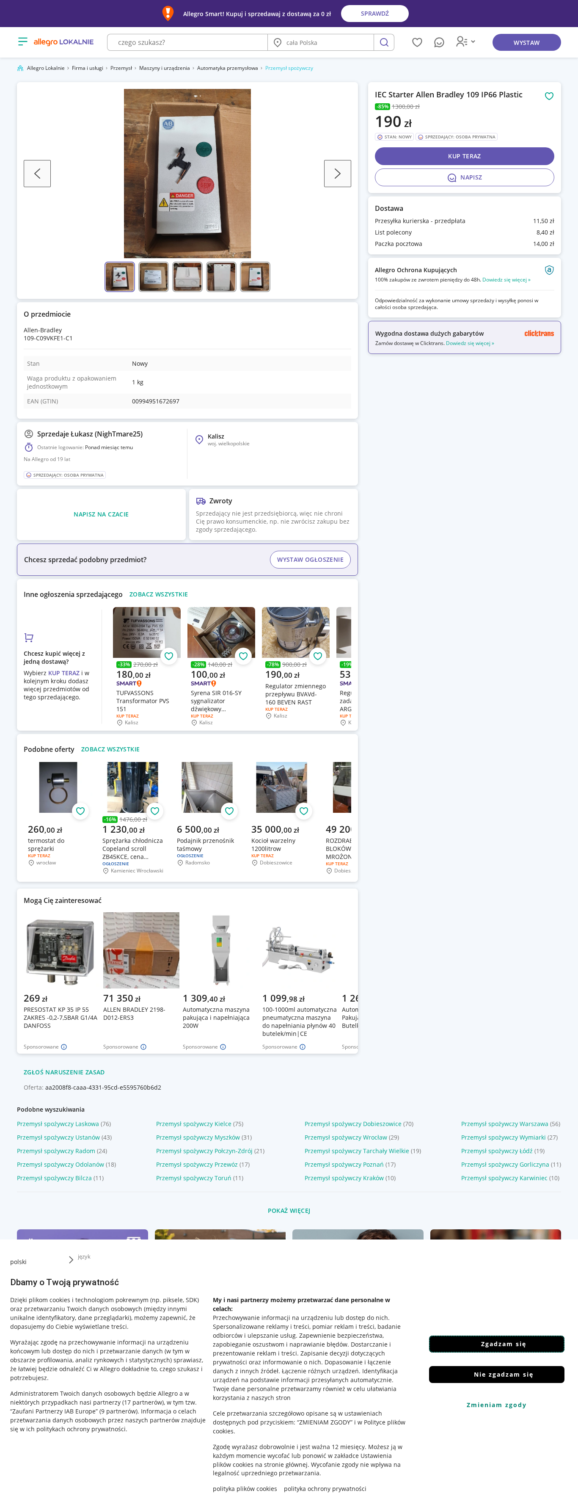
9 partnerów (118, 1411)
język (84, 1256)
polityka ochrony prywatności (325, 1489)
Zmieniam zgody (497, 1405)
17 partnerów (143, 1402)
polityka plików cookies (245, 1489)
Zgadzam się (503, 1344)
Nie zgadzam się (504, 1374)
